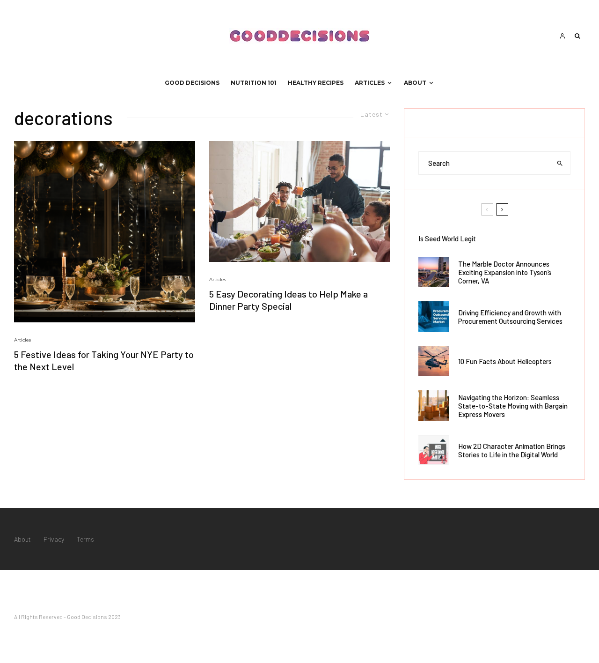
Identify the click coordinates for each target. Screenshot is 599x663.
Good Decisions (192, 82)
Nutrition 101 (254, 82)
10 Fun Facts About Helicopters (505, 361)
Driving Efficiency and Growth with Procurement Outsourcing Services (510, 316)
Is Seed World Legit (447, 238)
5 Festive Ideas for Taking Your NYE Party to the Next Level (104, 360)
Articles (370, 82)
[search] (560, 163)
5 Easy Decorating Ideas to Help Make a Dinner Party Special (288, 300)
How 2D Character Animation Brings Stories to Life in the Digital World (511, 450)
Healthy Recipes (315, 82)
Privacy (54, 539)
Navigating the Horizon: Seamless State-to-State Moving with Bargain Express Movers (513, 405)
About (415, 82)
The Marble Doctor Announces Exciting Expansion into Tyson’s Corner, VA (504, 272)
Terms (85, 539)
